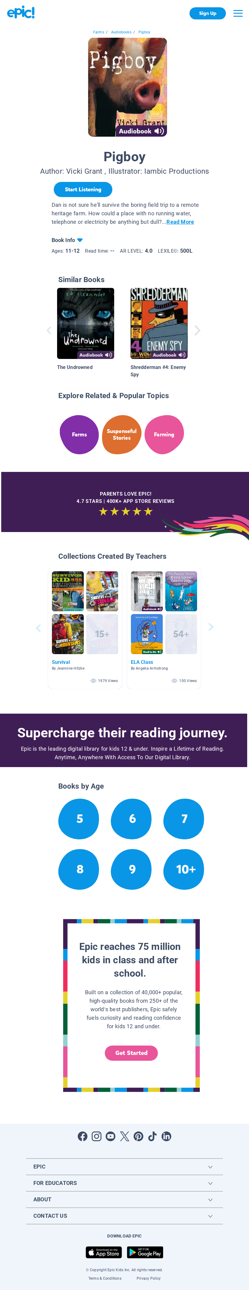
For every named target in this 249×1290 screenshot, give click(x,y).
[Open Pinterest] (138, 1136)
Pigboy (144, 32)
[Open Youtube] (110, 1136)
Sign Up (208, 13)
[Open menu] (238, 13)
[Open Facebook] (82, 1136)
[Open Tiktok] (152, 1136)
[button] (85, 628)
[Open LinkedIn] (166, 1136)
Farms (98, 32)
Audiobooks (121, 32)
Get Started (131, 1053)
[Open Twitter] (124, 1136)
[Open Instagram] (96, 1136)
